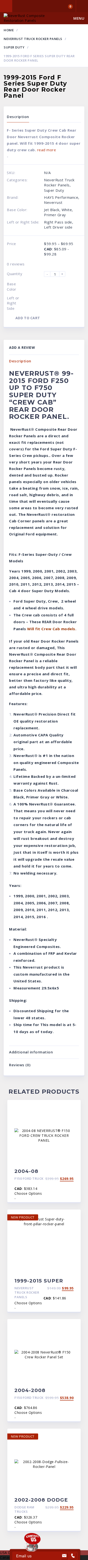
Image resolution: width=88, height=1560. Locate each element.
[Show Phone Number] (73, 1555)
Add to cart (27, 318)
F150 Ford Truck (29, 1178)
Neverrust (53, 202)
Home (9, 30)
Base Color (11, 286)
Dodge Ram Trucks (24, 1509)
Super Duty (14, 47)
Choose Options (28, 1193)
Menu (78, 18)
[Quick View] (72, 1108)
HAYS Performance (61, 197)
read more (46, 149)
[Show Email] (64, 1555)
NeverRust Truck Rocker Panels (33, 39)
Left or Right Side (13, 303)
